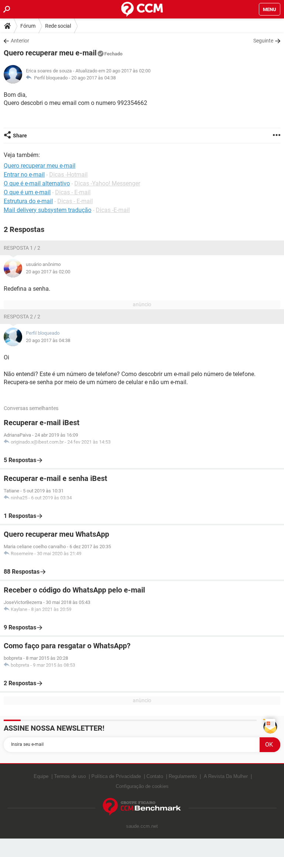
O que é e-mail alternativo (37, 183)
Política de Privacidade (116, 776)
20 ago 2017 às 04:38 (93, 78)
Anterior (20, 41)
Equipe (41, 776)
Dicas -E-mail (113, 210)
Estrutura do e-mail (28, 201)
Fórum (28, 26)
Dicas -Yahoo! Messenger (107, 183)
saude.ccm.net (142, 826)
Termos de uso (70, 776)
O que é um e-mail (27, 192)
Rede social (58, 26)
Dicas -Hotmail (68, 174)
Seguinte (263, 41)
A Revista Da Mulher (226, 776)
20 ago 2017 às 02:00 (48, 271)
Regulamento (183, 776)
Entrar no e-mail (24, 174)
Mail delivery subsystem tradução (47, 210)
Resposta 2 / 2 (22, 317)
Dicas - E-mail (73, 192)
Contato (154, 776)
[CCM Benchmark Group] (142, 807)
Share (20, 136)
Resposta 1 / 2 (22, 248)
